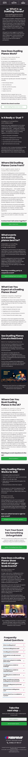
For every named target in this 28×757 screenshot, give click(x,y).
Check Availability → (14, 719)
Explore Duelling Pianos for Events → (14, 276)
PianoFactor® (22, 747)
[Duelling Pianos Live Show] (14, 376)
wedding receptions (12, 260)
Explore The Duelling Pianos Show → (14, 547)
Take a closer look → (14, 224)
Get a (14, 2)
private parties (11, 261)
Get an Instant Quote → (14, 723)
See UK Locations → (14, 458)
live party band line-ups (20, 506)
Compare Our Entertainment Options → (14, 519)
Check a (5, 2)
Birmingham (21, 437)
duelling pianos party (6, 325)
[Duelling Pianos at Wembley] (14, 611)
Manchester (15, 437)
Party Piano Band (7, 506)
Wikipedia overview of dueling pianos (14, 202)
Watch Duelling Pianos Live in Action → (14, 107)
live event (19, 325)
